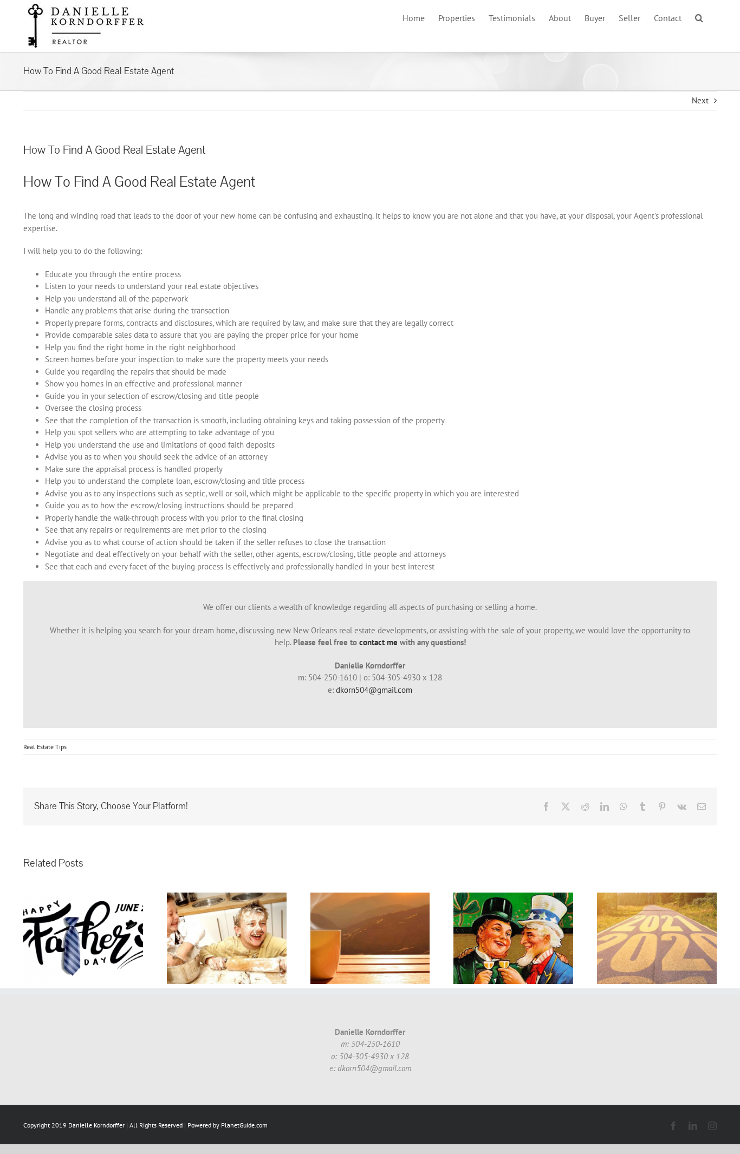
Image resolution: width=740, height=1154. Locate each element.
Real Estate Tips (45, 747)
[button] (699, 17)
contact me (378, 642)
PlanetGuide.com (244, 1125)
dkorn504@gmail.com (374, 690)
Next (700, 100)
